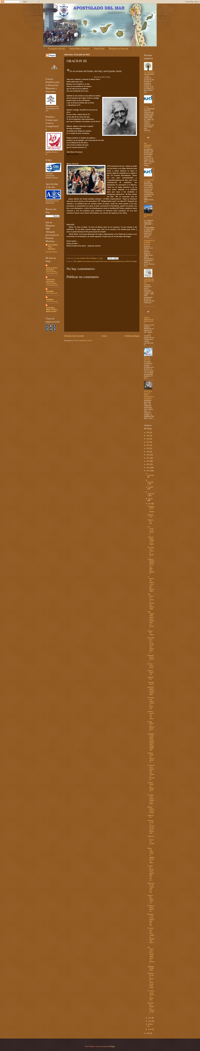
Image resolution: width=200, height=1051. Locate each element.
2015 (148, 464)
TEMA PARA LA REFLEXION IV (151, 726)
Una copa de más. (52, 293)
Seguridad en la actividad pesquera (149, 242)
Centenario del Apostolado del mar (149, 281)
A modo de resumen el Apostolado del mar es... (151, 873)
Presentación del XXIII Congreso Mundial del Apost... (151, 936)
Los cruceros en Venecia (151, 530)
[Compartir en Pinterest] (117, 258)
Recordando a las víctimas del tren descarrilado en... (151, 645)
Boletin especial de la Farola (151, 809)
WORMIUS (50, 300)
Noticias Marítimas (150, 672)
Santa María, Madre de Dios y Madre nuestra (52, 309)
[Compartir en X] (113, 258)
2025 (148, 432)
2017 (148, 458)
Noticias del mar (150, 521)
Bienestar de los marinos (151, 658)
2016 (148, 461)
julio (149, 504)
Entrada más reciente (74, 336)
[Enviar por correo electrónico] (108, 258)
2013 (148, 471)
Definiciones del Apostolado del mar (151, 887)
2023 (148, 439)
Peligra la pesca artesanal (151, 908)
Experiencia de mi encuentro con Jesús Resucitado (151, 827)
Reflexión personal (147, 359)
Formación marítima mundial (151, 840)
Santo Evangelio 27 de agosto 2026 (52, 272)
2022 (148, 442)
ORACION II (151, 678)
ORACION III (151, 516)
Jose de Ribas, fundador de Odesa (151, 540)
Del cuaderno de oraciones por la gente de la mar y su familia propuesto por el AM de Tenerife (105, 261)
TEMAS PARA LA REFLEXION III (151, 757)
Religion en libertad (118, 48)
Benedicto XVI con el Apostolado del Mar (151, 919)
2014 (148, 467)
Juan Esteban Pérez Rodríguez (53, 247)
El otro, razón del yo (150, 665)
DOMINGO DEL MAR (151, 968)
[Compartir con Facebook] (115, 258)
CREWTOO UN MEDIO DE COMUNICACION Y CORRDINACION (151, 742)
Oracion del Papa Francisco (151, 899)
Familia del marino (151, 633)
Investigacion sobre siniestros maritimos (151, 703)
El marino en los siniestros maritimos (151, 995)
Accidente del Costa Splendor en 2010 (151, 799)
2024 (148, 435)
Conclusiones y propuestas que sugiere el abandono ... (151, 772)
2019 (148, 452)
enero (150, 1029)
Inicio (104, 336)
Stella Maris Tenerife (79, 48)
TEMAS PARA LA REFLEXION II (151, 787)
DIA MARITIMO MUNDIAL (148, 145)
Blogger (112, 1046)
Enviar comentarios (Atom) (83, 340)
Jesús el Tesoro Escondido (51, 269)
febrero (150, 1024)
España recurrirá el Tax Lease (151, 715)
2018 (148, 455)
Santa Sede (99, 48)
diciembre (150, 475)
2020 (148, 448)
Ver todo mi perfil (51, 252)
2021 (148, 445)
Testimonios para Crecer (50, 280)
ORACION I (151, 816)
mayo (150, 1021)
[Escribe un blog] (111, 258)
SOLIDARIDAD (149, 72)
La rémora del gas (52, 301)
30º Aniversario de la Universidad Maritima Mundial (151, 955)
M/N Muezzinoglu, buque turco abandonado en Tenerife (151, 620)
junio (150, 1018)
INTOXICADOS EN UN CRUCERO (151, 690)
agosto (150, 499)
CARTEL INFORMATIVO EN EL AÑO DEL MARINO (151, 567)
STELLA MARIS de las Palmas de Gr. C (149, 320)
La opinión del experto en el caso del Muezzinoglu (151, 584)
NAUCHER (49, 291)
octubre (150, 487)
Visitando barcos (151, 683)
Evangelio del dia (56, 48)
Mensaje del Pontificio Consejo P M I (151, 1008)
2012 (148, 1033)
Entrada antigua (132, 336)
